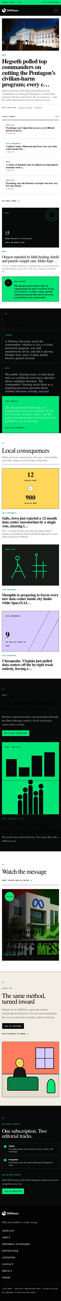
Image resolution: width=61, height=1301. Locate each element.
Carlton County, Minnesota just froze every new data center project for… (31, 148)
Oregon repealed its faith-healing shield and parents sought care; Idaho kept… (30, 258)
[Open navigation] (56, 10)
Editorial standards (16, 1244)
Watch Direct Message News (15, 733)
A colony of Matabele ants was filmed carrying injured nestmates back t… (32, 166)
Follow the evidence (15, 428)
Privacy (7, 1270)
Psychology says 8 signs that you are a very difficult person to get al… (30, 129)
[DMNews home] (10, 10)
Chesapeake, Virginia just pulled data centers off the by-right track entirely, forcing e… (27, 664)
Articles (8, 1230)
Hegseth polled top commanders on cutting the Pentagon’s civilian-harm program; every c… (28, 73)
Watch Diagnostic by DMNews (15, 1033)
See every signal (11, 200)
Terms (6, 1277)
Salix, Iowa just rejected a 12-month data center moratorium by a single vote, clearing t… (29, 522)
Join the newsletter (13, 1191)
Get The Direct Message (50, 2)
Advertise (8, 1257)
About (6, 1237)
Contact (7, 1264)
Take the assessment (13, 1026)
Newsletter (10, 1250)
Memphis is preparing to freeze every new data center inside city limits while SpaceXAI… (30, 598)
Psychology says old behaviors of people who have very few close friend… (32, 184)
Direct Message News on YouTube (17, 880)
